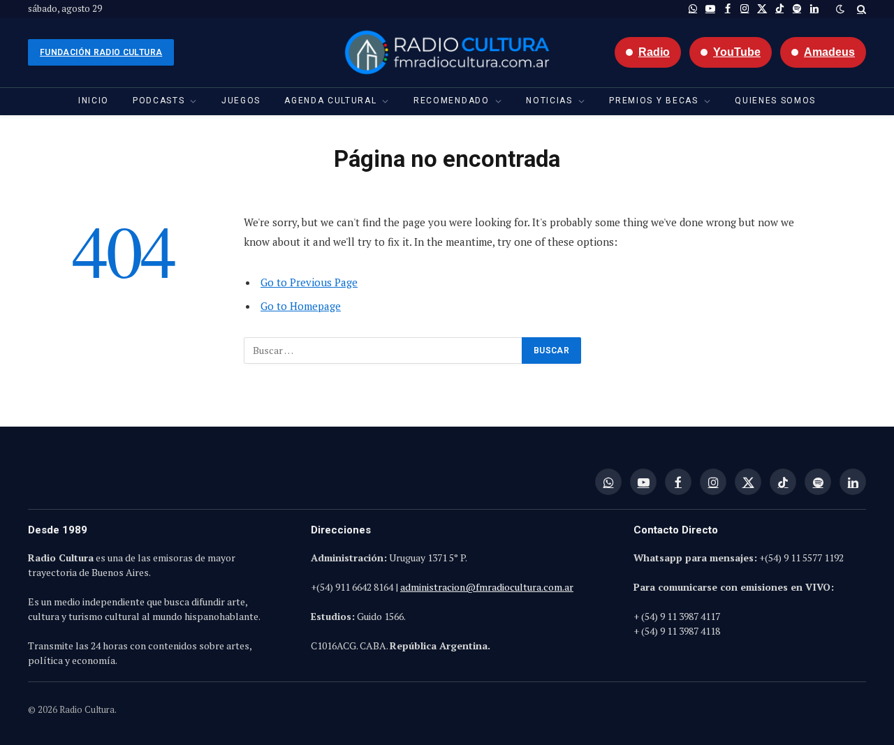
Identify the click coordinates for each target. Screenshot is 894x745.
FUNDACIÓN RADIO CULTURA (101, 52)
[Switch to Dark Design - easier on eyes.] (840, 9)
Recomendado (451, 100)
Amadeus (829, 52)
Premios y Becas (653, 100)
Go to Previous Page (309, 282)
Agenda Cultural (330, 100)
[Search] (860, 8)
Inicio (93, 100)
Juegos (241, 100)
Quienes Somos (775, 100)
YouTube (737, 52)
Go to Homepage (301, 306)
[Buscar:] (383, 350)
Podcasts (158, 100)
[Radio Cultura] (447, 52)
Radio (654, 52)
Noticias (549, 100)
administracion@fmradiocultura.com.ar (486, 586)
